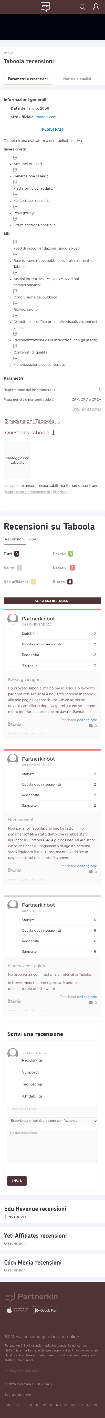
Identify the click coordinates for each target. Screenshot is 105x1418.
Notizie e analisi (77, 78)
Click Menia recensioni (33, 1262)
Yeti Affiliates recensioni (35, 1235)
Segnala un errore (87, 408)
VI (95, 1405)
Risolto (59, 581)
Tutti (8, 553)
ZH (66, 1405)
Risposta (14, 723)
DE (31, 1405)
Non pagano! (20, 820)
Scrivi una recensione (52, 601)
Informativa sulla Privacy (34, 1384)
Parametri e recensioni (28, 78)
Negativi (60, 567)
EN (16, 1405)
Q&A (32, 539)
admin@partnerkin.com (22, 1371)
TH (81, 1405)
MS (73, 1405)
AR (88, 1405)
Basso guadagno (24, 680)
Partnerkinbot (38, 619)
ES (24, 1405)
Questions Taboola (28, 433)
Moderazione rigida (26, 966)
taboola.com (45, 117)
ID (44, 1405)
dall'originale (87, 720)
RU (9, 1405)
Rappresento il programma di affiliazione (36, 492)
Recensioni (15, 539)
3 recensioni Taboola (30, 421)
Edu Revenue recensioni (35, 1209)
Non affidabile (16, 581)
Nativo (8, 53)
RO (58, 1405)
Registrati (52, 129)
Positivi (59, 553)
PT (38, 1405)
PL (51, 1405)
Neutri (9, 567)
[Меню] (7, 7)
